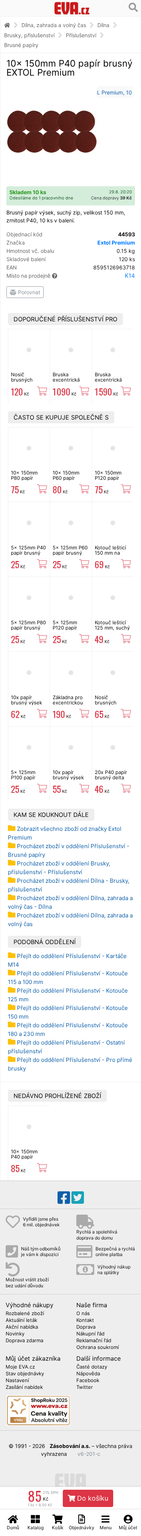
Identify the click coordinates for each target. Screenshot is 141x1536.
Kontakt (85, 1320)
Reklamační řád (93, 1340)
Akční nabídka (22, 1327)
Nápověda (88, 1373)
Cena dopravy (111, 198)
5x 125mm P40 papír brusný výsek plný (28, 552)
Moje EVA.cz (20, 1367)
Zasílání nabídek (24, 1387)
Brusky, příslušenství (29, 35)
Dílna (103, 25)
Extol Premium (116, 242)
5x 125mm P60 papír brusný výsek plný (70, 552)
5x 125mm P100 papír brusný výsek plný (26, 780)
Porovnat (28, 292)
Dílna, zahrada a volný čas (53, 25)
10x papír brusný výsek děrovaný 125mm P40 (26, 705)
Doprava (86, 1327)
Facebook (87, 1380)
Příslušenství (81, 35)
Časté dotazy (91, 1367)
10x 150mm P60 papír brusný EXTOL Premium (69, 481)
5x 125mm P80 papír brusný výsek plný (28, 627)
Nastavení (17, 1380)
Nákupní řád (90, 1334)
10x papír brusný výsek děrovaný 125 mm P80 (68, 780)
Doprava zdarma (24, 1340)
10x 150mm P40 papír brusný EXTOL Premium (27, 1159)
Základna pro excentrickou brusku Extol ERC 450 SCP (68, 705)
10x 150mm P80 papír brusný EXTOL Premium (27, 481)
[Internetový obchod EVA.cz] (72, 8)
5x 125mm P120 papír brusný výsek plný (68, 630)
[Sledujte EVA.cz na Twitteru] (77, 1197)
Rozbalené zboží (25, 1313)
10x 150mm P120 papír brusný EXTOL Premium (111, 481)
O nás (83, 1313)
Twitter (84, 1387)
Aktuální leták (21, 1320)
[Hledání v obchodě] (133, 7)
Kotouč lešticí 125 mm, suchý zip (112, 627)
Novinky (15, 1334)
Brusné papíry (21, 45)
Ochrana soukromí (97, 1347)
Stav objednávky (25, 1373)
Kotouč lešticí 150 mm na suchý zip (110, 552)
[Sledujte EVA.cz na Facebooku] (64, 1197)
